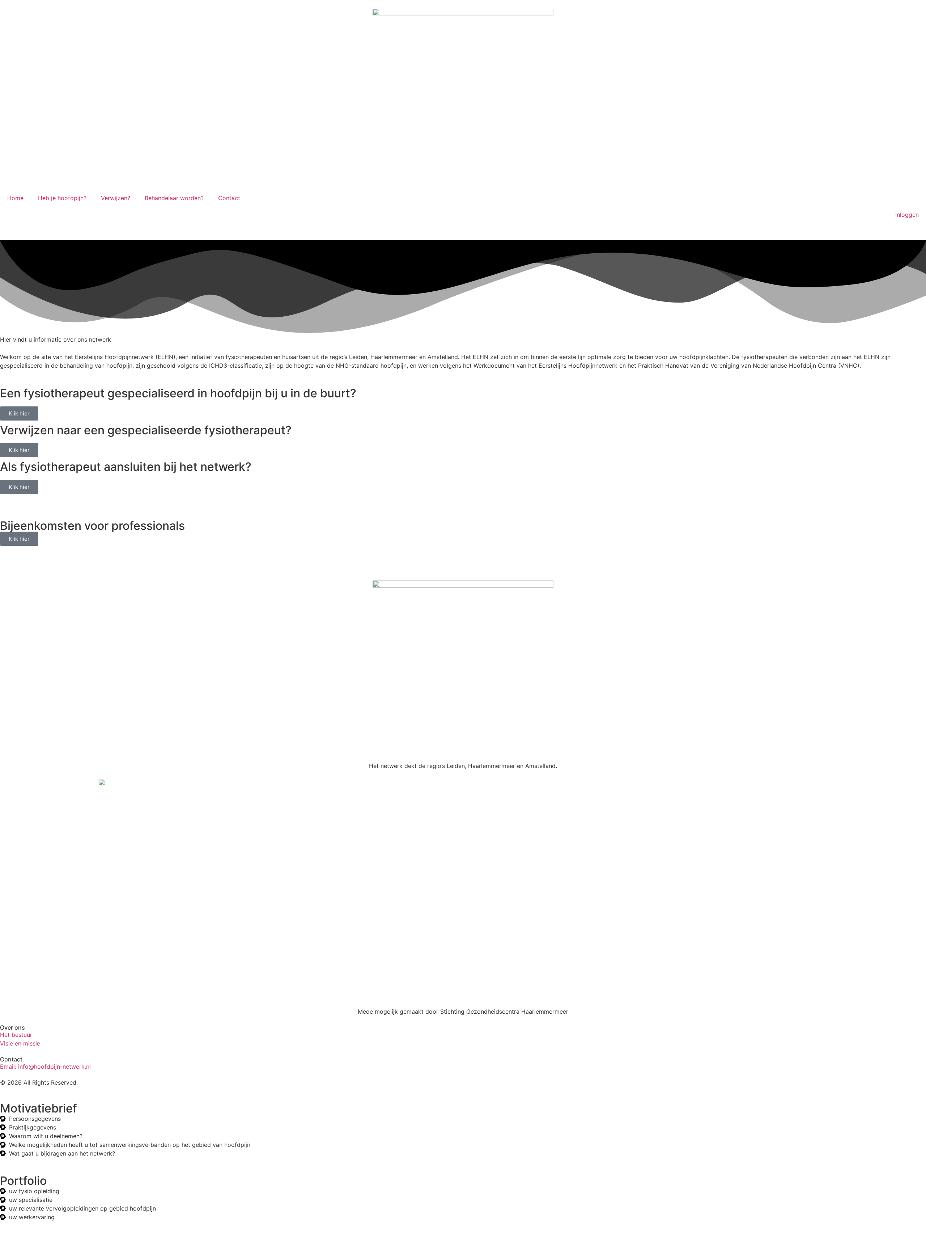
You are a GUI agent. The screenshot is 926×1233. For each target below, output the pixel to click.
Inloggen (907, 214)
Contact (229, 198)
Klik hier (19, 413)
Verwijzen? (115, 198)
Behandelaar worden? (174, 198)
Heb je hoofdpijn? (62, 198)
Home (15, 198)
